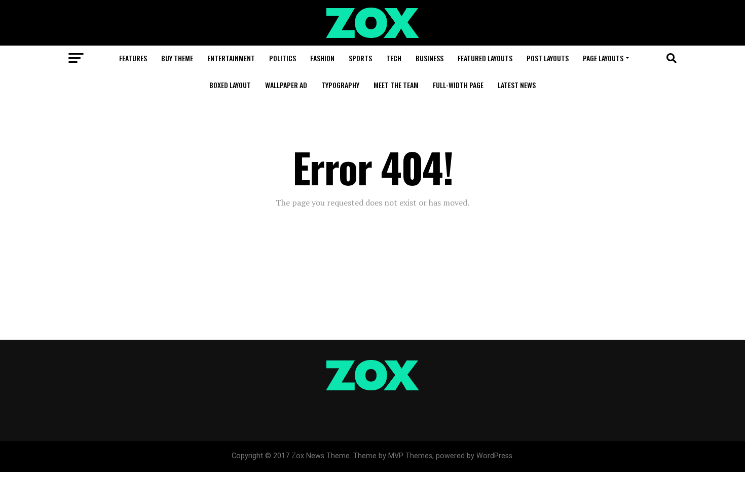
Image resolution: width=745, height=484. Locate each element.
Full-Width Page (458, 84)
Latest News (517, 84)
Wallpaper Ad (286, 84)
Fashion (322, 58)
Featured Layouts (485, 58)
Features (133, 58)
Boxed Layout (230, 84)
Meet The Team (396, 84)
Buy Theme (177, 58)
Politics (282, 58)
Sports (360, 58)
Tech (393, 58)
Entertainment (231, 58)
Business (429, 58)
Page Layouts (603, 58)
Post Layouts (548, 58)
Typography (340, 84)
